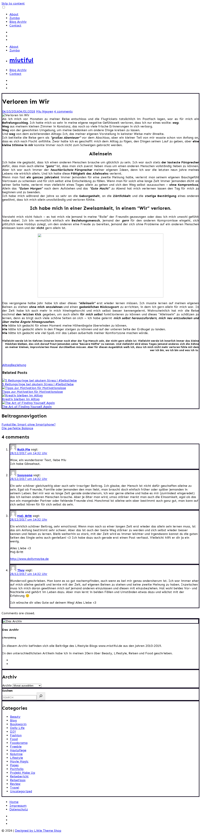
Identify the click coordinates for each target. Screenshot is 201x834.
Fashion (16, 735)
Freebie (16, 746)
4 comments (63, 111)
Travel (14, 787)
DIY (13, 731)
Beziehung (18, 365)
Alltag (6, 365)
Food (14, 739)
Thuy (21, 570)
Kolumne (16, 754)
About (13, 14)
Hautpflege (18, 750)
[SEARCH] (41, 696)
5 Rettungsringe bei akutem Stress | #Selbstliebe (38, 384)
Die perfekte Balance (17, 428)
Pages (14, 765)
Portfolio (17, 769)
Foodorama (18, 743)
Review (15, 784)
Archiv (7, 685)
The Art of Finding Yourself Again (27, 406)
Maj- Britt (24, 516)
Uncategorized (21, 791)
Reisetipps (18, 780)
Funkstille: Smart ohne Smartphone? (29, 424)
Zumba (14, 18)
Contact (15, 25)
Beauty (15, 717)
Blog (13, 720)
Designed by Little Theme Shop (38, 830)
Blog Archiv (17, 22)
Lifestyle (16, 758)
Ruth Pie (23, 449)
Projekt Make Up (22, 772)
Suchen (7, 690)
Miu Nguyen (44, 111)
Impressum (17, 805)
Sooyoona (24, 475)
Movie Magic (19, 761)
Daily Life (17, 728)
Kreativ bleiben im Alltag (20, 399)
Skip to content (13, 3)
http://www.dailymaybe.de (29, 559)
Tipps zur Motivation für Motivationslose (32, 392)
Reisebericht (19, 776)
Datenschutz (18, 809)
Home (13, 802)
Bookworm (18, 724)
